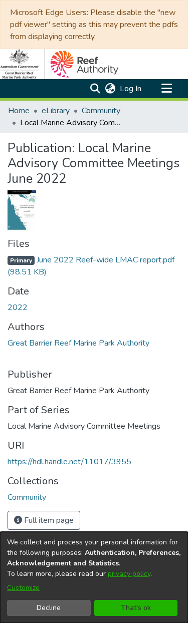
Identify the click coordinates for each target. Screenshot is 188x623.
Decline (49, 607)
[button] (95, 89)
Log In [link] (131, 88)
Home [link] (19, 110)
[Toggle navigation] (166, 88)
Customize (23, 587)
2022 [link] (18, 307)
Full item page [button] (48, 520)
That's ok (136, 607)
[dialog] (94, 577)
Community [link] (101, 110)
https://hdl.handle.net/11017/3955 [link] (69, 461)
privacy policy (129, 573)
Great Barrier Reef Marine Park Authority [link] (78, 343)
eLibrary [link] (56, 110)
